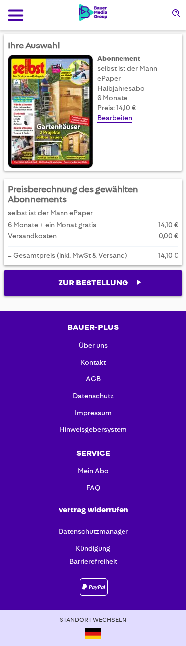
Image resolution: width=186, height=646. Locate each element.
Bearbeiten (114, 118)
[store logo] (93, 12)
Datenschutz (93, 396)
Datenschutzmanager (93, 531)
